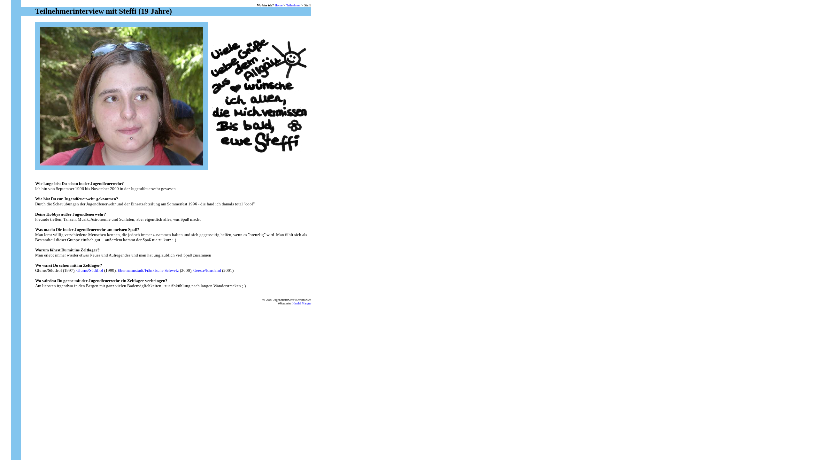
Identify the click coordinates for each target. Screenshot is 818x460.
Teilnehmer (293, 5)
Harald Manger (301, 303)
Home (278, 5)
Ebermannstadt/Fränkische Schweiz (148, 270)
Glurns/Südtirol (89, 270)
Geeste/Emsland (207, 270)
